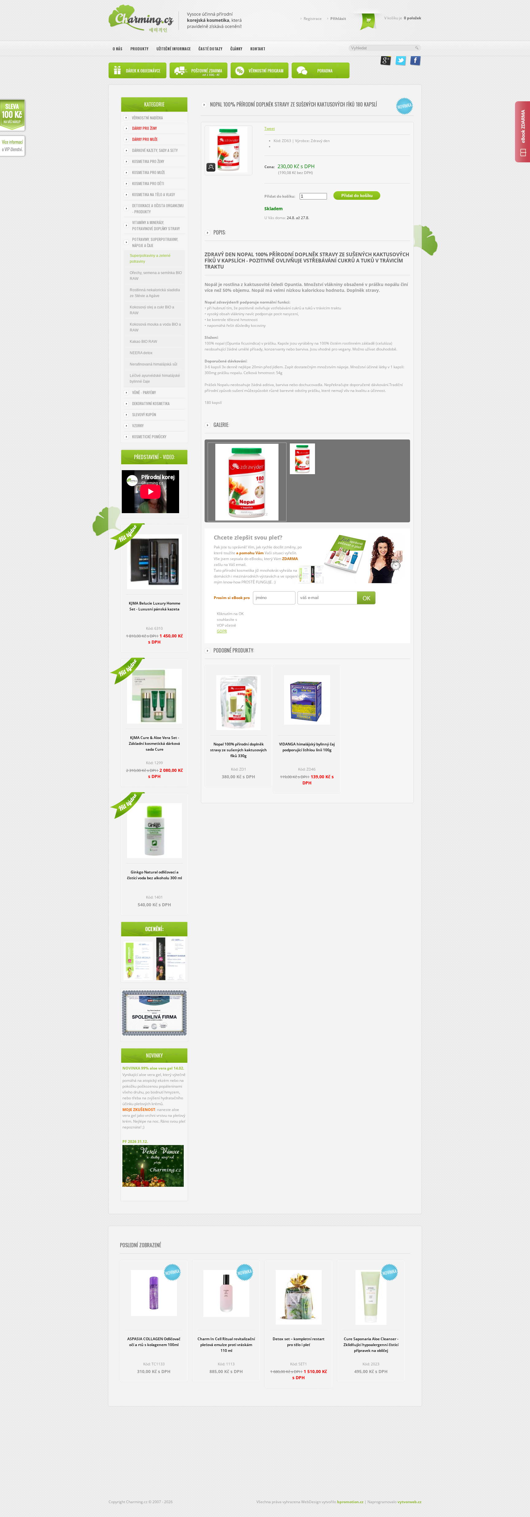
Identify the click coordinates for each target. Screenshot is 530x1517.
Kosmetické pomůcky (149, 436)
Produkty (139, 48)
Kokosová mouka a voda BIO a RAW (155, 327)
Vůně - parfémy (144, 392)
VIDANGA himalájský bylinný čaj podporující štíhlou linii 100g (307, 747)
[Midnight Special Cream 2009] (170, 959)
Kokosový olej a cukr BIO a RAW (152, 310)
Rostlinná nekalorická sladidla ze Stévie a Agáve (155, 293)
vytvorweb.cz (409, 1501)
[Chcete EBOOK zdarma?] (522, 131)
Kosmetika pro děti (148, 183)
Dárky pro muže (145, 139)
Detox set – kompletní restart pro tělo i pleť (299, 1341)
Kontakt (257, 48)
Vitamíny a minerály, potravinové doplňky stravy (156, 225)
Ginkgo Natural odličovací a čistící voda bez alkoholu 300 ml (154, 874)
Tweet (269, 128)
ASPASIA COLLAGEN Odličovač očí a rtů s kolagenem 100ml (153, 1341)
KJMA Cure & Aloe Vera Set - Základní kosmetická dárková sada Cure (154, 743)
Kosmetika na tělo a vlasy (153, 194)
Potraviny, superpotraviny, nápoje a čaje (155, 242)
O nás (117, 48)
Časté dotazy (210, 48)
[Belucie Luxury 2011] (138, 962)
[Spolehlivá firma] (154, 1034)
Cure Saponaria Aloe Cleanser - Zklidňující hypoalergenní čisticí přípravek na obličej (371, 1344)
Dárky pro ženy (144, 128)
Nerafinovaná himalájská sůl (153, 364)
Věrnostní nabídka (147, 117)
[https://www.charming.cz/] (175, 17)
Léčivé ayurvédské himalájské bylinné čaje (155, 378)
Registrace (313, 18)
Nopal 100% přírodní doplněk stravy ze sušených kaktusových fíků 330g (238, 749)
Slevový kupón (144, 414)
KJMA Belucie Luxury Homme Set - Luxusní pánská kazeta (154, 606)
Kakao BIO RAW (143, 341)
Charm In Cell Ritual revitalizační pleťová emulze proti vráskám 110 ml (226, 1344)
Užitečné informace (173, 48)
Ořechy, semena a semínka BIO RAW (156, 276)
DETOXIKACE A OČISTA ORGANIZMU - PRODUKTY (158, 208)
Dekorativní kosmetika (151, 403)
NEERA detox (141, 353)
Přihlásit (338, 18)
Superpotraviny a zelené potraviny (150, 258)
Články (236, 48)
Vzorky (138, 425)
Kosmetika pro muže (148, 172)
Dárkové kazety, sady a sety (155, 150)
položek (412, 18)
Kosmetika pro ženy (148, 161)
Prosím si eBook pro (232, 597)
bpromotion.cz (350, 1501)
